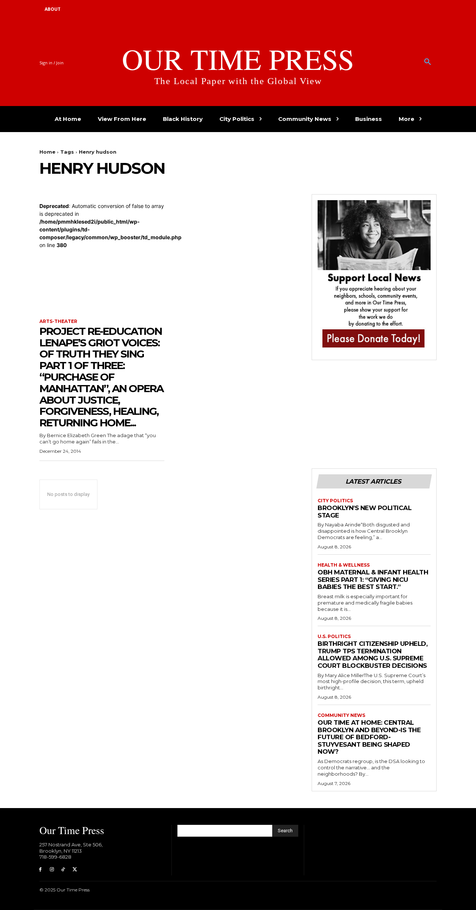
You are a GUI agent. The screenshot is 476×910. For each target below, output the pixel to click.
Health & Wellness (344, 565)
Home (47, 152)
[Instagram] (52, 870)
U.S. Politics (334, 636)
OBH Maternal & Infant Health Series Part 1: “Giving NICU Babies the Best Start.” (373, 579)
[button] (428, 62)
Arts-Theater (58, 321)
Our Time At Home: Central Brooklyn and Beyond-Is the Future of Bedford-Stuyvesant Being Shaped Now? (369, 737)
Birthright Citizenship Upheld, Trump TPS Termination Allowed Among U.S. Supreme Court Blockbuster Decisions (372, 654)
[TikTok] (63, 870)
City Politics (335, 500)
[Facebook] (40, 870)
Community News (341, 715)
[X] (74, 870)
